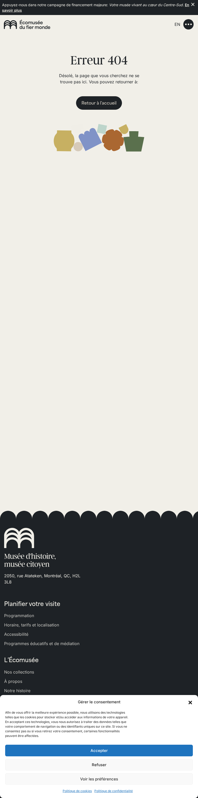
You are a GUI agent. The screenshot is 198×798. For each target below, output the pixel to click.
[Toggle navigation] (188, 24)
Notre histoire (17, 690)
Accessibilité (16, 634)
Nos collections (19, 672)
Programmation (19, 615)
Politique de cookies (77, 791)
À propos (13, 681)
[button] (190, 702)
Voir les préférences (99, 779)
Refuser (99, 764)
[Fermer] (192, 4)
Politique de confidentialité (113, 791)
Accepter (99, 750)
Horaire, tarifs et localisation (31, 624)
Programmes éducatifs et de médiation (41, 643)
